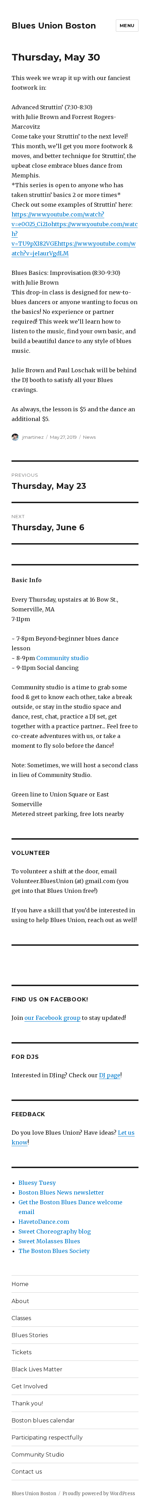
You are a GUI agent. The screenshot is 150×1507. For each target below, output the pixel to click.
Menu (127, 25)
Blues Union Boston (54, 26)
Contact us (27, 1471)
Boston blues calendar (43, 1420)
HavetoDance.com (43, 1221)
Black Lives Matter (37, 1369)
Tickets (21, 1352)
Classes (21, 1318)
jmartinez (33, 437)
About (20, 1301)
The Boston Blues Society (54, 1250)
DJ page (109, 1075)
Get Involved (30, 1386)
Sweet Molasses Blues (49, 1241)
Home (20, 1284)
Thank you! (27, 1403)
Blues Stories (30, 1335)
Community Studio (38, 1454)
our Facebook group (52, 1017)
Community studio (62, 658)
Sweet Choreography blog (54, 1231)
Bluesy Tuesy (37, 1182)
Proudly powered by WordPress (98, 1494)
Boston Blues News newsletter (61, 1192)
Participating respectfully (47, 1437)
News (89, 437)
